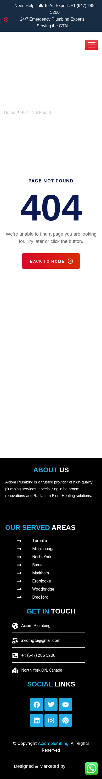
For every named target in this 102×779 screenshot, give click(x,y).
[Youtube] (65, 704)
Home (9, 112)
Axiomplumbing (53, 743)
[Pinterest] (65, 720)
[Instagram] (51, 720)
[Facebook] (36, 704)
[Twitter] (51, 704)
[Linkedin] (36, 720)
